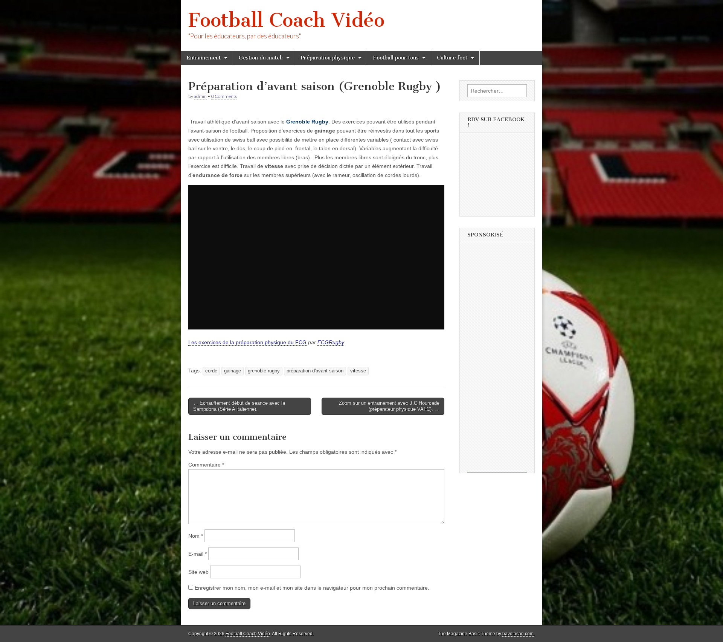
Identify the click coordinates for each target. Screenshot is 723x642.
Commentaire (206, 465)
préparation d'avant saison (315, 371)
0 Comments (224, 96)
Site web (198, 572)
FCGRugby (330, 342)
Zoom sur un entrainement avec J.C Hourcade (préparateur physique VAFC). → (389, 406)
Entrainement (203, 58)
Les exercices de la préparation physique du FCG (247, 342)
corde (211, 371)
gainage (232, 371)
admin (200, 96)
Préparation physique (328, 58)
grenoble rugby (264, 371)
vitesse (358, 371)
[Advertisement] (497, 360)
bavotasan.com (518, 633)
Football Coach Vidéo (286, 20)
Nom (195, 536)
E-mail (197, 554)
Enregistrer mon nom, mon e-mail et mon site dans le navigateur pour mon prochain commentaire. (312, 588)
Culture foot (452, 58)
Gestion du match (261, 58)
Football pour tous (396, 58)
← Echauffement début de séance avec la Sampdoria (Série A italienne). (239, 406)
